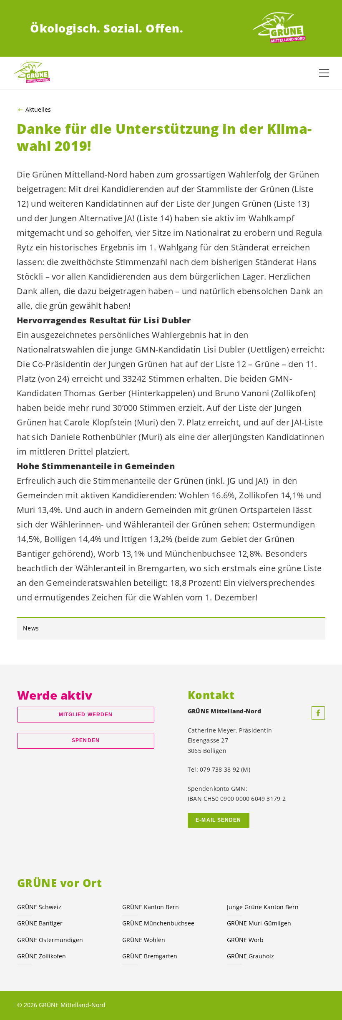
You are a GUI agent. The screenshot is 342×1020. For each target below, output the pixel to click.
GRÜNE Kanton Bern (150, 907)
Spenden (86, 740)
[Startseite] (281, 28)
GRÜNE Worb (245, 940)
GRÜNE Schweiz (39, 907)
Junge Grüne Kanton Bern (263, 907)
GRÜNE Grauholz (250, 956)
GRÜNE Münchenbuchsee (158, 923)
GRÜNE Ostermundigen (50, 940)
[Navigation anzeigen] (324, 73)
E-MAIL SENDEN (218, 820)
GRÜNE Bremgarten (149, 956)
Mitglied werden (86, 715)
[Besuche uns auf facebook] (318, 713)
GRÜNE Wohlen (143, 940)
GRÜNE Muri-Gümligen (259, 923)
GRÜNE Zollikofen (41, 956)
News (31, 628)
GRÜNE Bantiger (40, 923)
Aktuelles (38, 109)
